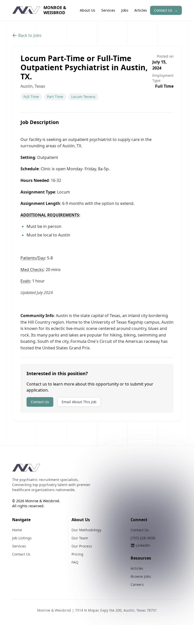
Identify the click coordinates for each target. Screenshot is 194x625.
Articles (140, 10)
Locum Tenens (83, 96)
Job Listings (22, 538)
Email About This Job (79, 401)
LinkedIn (143, 545)
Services (108, 10)
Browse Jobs (141, 576)
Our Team (79, 538)
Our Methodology (86, 529)
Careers (137, 584)
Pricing (77, 554)
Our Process (81, 546)
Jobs (124, 10)
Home (17, 529)
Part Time (55, 96)
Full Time (31, 96)
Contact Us (166, 10)
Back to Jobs (29, 35)
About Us (87, 10)
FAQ (74, 562)
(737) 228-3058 (143, 538)
